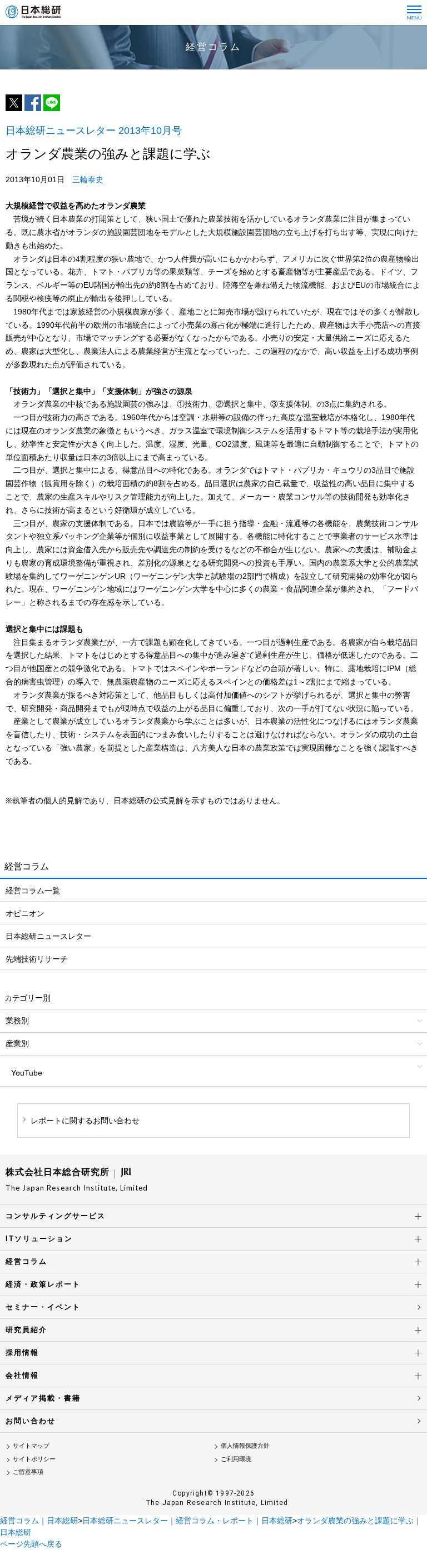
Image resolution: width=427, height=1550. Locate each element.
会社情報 (22, 1375)
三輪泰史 (87, 179)
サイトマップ (31, 1445)
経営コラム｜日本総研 (39, 1520)
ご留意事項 (28, 1471)
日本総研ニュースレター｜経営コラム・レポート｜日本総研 (187, 1520)
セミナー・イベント (43, 1307)
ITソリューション (39, 1238)
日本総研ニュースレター (48, 936)
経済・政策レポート (43, 1284)
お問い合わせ (31, 1421)
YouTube (26, 1072)
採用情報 (22, 1352)
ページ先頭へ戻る (31, 1543)
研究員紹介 (26, 1330)
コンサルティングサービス (56, 1216)
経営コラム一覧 (33, 890)
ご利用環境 (236, 1459)
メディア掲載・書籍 (43, 1398)
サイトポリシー (34, 1459)
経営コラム (26, 1261)
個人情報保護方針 (245, 1445)
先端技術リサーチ (37, 958)
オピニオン (25, 913)
